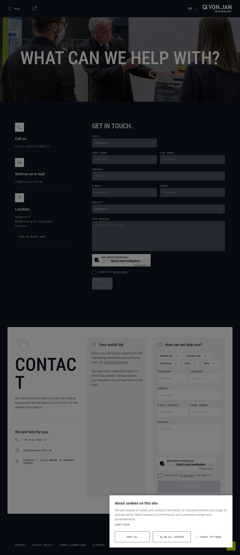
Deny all (132, 536)
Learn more (122, 524)
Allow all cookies (172, 536)
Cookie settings (210, 536)
